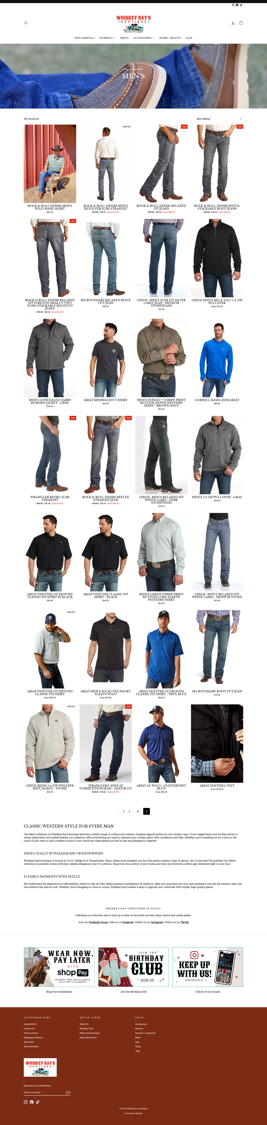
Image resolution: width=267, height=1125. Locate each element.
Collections (136, 69)
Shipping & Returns (33, 1037)
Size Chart (29, 1042)
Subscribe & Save (88, 1037)
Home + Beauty (170, 37)
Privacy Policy (31, 1033)
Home (126, 69)
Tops (137, 1051)
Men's (124, 37)
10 (138, 811)
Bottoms (139, 1028)
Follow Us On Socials (208, 991)
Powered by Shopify (133, 1113)
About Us (84, 1024)
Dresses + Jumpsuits (145, 1033)
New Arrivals (84, 37)
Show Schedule (31, 1046)
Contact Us (29, 1028)
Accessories (142, 37)
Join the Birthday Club (133, 991)
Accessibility (30, 1024)
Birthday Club (86, 1028)
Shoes (138, 1046)
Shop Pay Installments (59, 991)
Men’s (138, 1037)
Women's (106, 37)
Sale (189, 37)
